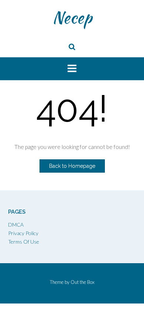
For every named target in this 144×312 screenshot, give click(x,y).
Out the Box (83, 282)
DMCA (16, 224)
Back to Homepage (72, 166)
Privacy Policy (23, 233)
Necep (72, 17)
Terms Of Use (23, 241)
